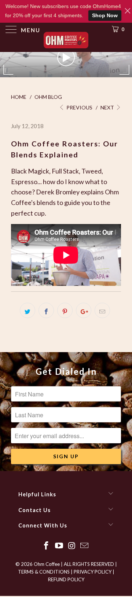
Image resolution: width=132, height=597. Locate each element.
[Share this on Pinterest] (65, 310)
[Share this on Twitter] (27, 310)
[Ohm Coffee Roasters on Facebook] (46, 546)
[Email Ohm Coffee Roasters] (84, 546)
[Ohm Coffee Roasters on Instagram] (72, 546)
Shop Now (105, 15)
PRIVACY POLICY (92, 572)
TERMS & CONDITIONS (44, 572)
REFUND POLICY (66, 579)
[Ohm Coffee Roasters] (66, 41)
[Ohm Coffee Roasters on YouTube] (59, 546)
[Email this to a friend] (102, 310)
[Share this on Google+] (83, 310)
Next (107, 107)
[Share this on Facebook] (46, 310)
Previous (78, 107)
